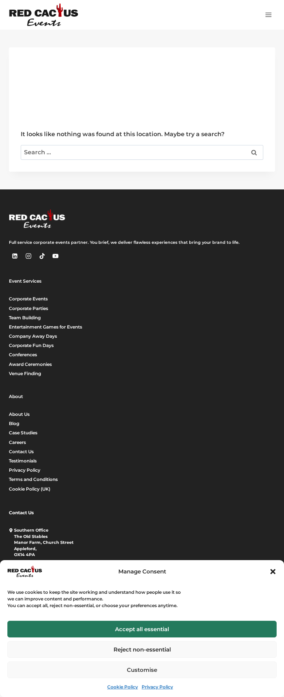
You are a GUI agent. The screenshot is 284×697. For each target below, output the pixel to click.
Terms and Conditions (33, 479)
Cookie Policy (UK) (29, 489)
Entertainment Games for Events (45, 327)
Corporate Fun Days (31, 345)
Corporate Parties (28, 308)
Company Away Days (33, 336)
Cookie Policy (122, 687)
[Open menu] (268, 14)
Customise (142, 669)
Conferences (23, 354)
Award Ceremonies (30, 364)
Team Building (25, 317)
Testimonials (23, 461)
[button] (273, 571)
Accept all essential (142, 629)
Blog (14, 423)
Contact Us (21, 451)
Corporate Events (28, 299)
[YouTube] (55, 256)
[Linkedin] (15, 256)
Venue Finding (25, 373)
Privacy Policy (157, 687)
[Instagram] (28, 256)
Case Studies (23, 432)
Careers (17, 442)
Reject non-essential (142, 649)
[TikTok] (42, 256)
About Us (19, 414)
